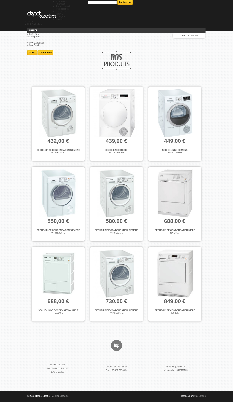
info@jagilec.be (178, 366)
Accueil (31, 21)
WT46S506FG (117, 313)
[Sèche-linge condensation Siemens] (58, 113)
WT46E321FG (117, 233)
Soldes (59, 19)
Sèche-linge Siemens (174, 150)
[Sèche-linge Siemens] (174, 113)
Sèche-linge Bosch (116, 150)
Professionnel (64, 6)
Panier (33, 30)
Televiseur (61, 4)
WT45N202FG (175, 152)
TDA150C (175, 233)
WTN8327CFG (116, 152)
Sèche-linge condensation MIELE (175, 230)
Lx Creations (199, 396)
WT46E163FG (58, 152)
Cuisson (61, 11)
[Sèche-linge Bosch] (116, 113)
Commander (45, 52)
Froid (59, 14)
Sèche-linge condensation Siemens (58, 150)
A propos (61, 1)
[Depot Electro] (41, 15)
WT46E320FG (58, 233)
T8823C (175, 313)
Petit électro (63, 9)
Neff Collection (34, 24)
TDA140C (58, 313)
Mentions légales (60, 396)
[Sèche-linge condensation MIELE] (174, 193)
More (80, 157)
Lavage (60, 16)
